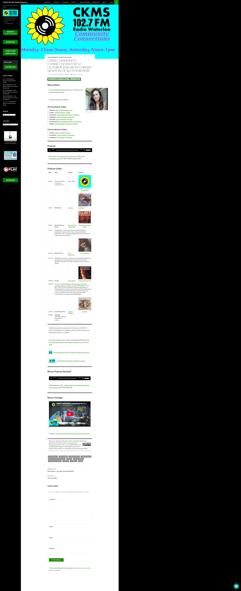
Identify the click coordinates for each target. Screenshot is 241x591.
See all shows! (71, 361)
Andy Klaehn (72, 280)
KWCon (69, 458)
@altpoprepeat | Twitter (63, 112)
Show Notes (53, 79)
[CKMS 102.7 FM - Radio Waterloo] (10, 12)
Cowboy (84, 311)
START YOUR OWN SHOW (10, 52)
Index (67, 79)
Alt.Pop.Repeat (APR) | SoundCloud (69, 121)
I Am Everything (52, 477)
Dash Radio (58, 260)
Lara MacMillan (71, 254)
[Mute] (84, 150)
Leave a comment (77, 74)
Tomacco (70, 208)
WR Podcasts (83, 287)
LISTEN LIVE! (10, 67)
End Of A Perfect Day (85, 280)
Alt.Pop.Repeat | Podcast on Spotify (66, 124)
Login (111, 2)
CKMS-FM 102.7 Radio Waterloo (15, 2)
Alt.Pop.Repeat (54, 92)
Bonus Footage (75, 79)
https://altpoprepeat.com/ (64, 110)
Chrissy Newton (86, 456)
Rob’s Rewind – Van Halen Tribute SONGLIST (60, 470)
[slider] (88, 150)
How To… (73, 2)
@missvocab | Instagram (64, 137)
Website (51, 548)
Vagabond (81, 208)
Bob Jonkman (65, 74)
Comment (52, 499)
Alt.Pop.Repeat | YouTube (64, 119)
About (104, 2)
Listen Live (47, 2)
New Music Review (85, 2)
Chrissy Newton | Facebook (65, 135)
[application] (69, 150)
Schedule (56, 2)
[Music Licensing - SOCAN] (10, 169)
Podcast (60, 79)
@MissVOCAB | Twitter (62, 133)
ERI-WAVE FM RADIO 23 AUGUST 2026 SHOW (9, 80)
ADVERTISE (10, 42)
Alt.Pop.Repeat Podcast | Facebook (68, 115)
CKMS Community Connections (57, 57)
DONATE (10, 32)
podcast (65, 461)
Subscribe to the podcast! (72, 352)
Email (51, 537)
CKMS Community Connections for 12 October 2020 (72, 433)
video (80, 461)
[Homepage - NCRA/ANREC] (10, 155)
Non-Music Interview (55, 461)
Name (51, 526)
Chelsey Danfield (70, 312)
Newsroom (66, 2)
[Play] (50, 150)
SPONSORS (10, 180)
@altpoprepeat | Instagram (65, 117)
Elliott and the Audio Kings (72, 226)
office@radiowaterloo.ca (58, 342)
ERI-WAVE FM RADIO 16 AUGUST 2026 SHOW (10, 97)
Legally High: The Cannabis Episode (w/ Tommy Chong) (70, 284)
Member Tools (96, 2)
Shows (69, 57)
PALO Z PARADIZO (7, 84)
